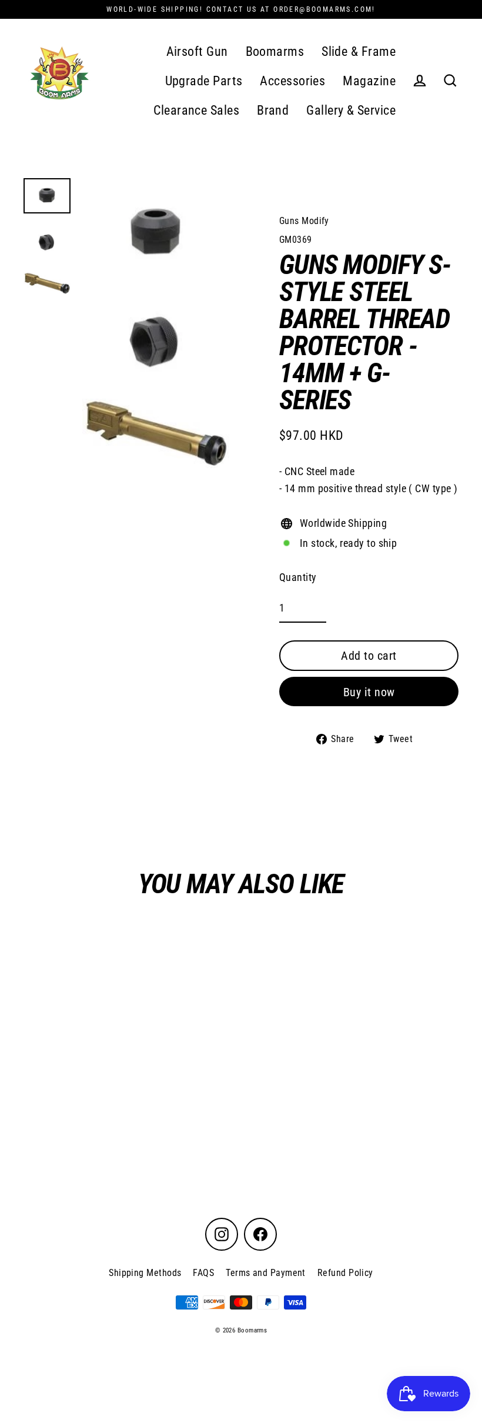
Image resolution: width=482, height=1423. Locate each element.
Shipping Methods (145, 1272)
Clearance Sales (196, 110)
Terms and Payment (266, 1272)
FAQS (203, 1272)
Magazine (369, 81)
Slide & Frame (359, 51)
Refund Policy (345, 1272)
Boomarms (275, 51)
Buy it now (369, 692)
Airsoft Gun (197, 51)
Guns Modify (304, 220)
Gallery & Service (351, 110)
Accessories (292, 81)
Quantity (298, 577)
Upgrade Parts (204, 81)
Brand (273, 110)
